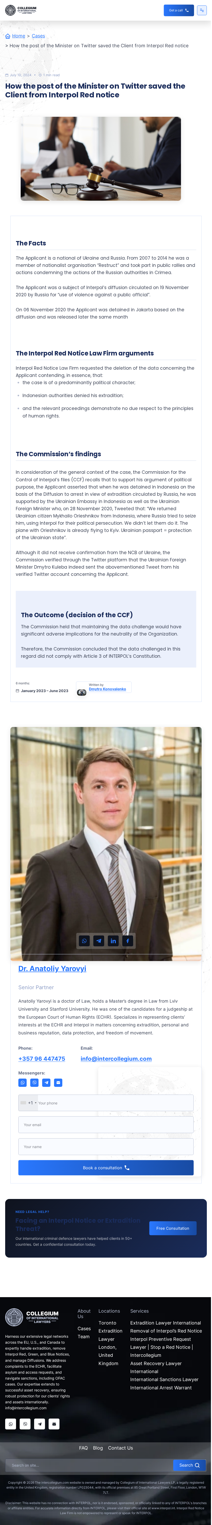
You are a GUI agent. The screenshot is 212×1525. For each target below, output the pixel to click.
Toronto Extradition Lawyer (111, 1331)
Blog (98, 1448)
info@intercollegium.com (116, 1058)
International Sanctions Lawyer (164, 1379)
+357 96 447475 (41, 1058)
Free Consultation (172, 1228)
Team (84, 1336)
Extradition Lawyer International (165, 1323)
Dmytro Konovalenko (107, 689)
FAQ (83, 1448)
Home (18, 35)
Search (186, 1465)
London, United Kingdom (108, 1355)
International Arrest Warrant (161, 1387)
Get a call (176, 10)
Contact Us (120, 1448)
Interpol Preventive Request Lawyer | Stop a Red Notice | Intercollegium (161, 1347)
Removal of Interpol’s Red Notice (166, 1331)
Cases (38, 35)
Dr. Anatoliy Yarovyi (52, 968)
